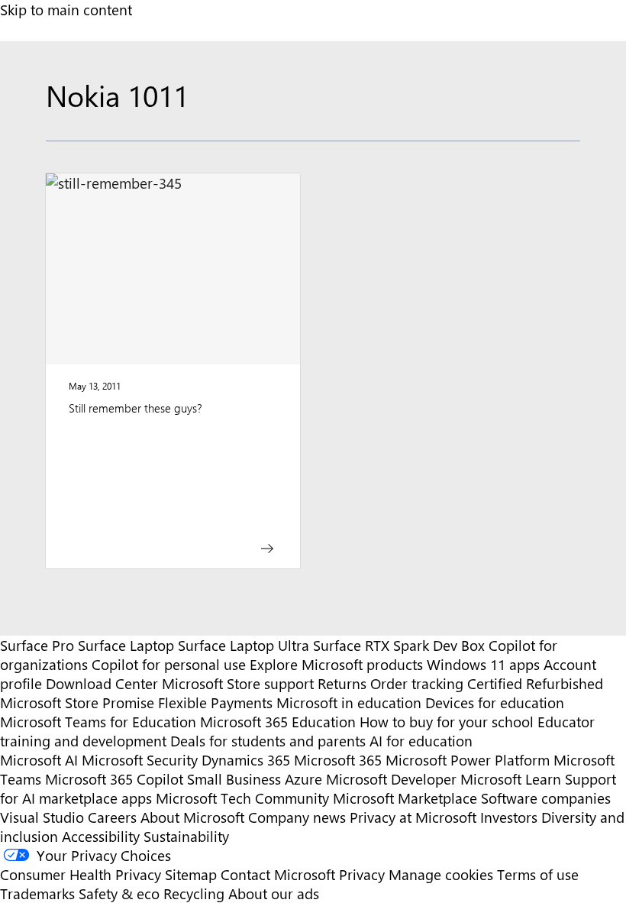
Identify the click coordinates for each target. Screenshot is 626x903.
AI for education (421, 740)
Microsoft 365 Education (278, 721)
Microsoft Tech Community (242, 798)
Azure (303, 778)
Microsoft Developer (391, 778)
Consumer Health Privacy (80, 874)
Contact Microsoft (278, 874)
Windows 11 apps (483, 664)
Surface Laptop (126, 645)
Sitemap (191, 874)
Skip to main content (66, 9)
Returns (342, 683)
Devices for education (494, 702)
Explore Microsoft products (336, 664)
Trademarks (37, 893)
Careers (112, 817)
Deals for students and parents (268, 740)
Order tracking (416, 683)
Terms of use (538, 874)
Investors (508, 817)
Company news (297, 817)
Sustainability (186, 836)
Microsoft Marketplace (405, 798)
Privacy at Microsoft (413, 817)
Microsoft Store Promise (77, 702)
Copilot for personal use (169, 664)
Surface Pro (37, 645)
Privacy (364, 874)
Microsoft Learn (510, 778)
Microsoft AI (39, 759)
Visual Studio (42, 817)
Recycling (193, 893)
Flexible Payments (215, 702)
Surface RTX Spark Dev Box (399, 645)
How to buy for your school (447, 721)
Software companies (546, 798)
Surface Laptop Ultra (243, 645)
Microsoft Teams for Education (98, 721)
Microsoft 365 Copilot (114, 778)
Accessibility (101, 836)
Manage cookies (441, 874)
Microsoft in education (348, 702)
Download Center (102, 683)
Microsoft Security (140, 759)
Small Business (234, 778)
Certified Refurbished (535, 683)
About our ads (273, 893)
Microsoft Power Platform (468, 759)
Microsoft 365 (338, 759)
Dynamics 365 (246, 759)
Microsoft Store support (238, 683)
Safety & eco (119, 893)
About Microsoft (192, 817)
